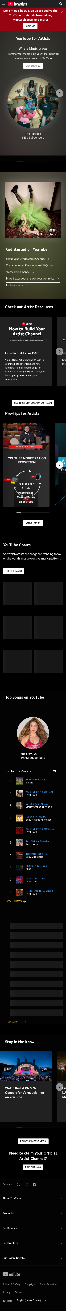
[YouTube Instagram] (26, 1184)
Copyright (30, 1284)
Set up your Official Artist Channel (25, 259)
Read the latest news (33, 1141)
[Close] (63, 11)
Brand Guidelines (49, 1284)
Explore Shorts (15, 285)
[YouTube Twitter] (18, 1184)
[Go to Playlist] (54, 772)
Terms (18, 1292)
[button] (61, 4)
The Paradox (33, 133)
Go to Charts (14, 571)
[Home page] (17, 4)
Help (9, 1301)
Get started (33, 65)
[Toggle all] (4, 4)
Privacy (6, 1292)
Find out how (33, 1167)
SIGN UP (30, 26)
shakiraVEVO (29, 753)
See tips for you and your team (33, 403)
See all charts (14, 901)
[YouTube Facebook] (34, 1184)
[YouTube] (11, 1274)
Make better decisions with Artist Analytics (30, 278)
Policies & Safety (11, 1284)
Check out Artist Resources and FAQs (27, 265)
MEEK (52, 230)
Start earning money (18, 272)
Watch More (33, 523)
